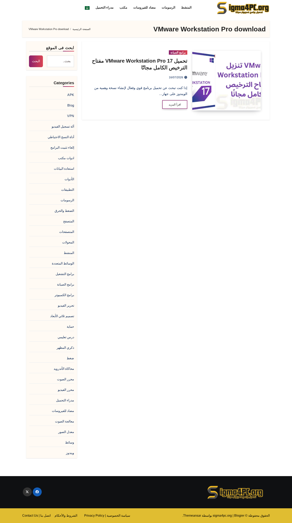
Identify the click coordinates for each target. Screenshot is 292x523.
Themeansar (192, 515)
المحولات (68, 242)
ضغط (70, 358)
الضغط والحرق (64, 210)
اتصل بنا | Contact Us (36, 515)
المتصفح (68, 221)
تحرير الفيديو (66, 305)
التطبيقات (67, 189)
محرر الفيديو (66, 389)
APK (70, 95)
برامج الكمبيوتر (64, 295)
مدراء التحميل (105, 7)
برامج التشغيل (65, 274)
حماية (70, 326)
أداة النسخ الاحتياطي (61, 137)
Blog (70, 105)
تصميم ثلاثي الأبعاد (62, 316)
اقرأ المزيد (175, 104)
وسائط (69, 442)
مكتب (123, 7)
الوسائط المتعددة (63, 263)
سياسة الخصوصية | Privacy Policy (107, 515)
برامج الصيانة (178, 52)
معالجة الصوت (64, 421)
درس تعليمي (66, 337)
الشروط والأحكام (66, 515)
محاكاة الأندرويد (64, 368)
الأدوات (69, 179)
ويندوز (70, 453)
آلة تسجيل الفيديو (63, 126)
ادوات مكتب (66, 158)
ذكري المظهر (65, 347)
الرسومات (168, 7)
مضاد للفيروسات (144, 7)
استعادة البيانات (64, 168)
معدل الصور (66, 432)
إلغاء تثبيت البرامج (62, 147)
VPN (70, 116)
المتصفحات (66, 231)
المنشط (186, 7)
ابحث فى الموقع (60, 48)
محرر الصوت (65, 379)
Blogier (239, 515)
